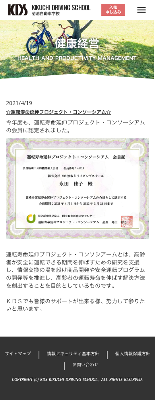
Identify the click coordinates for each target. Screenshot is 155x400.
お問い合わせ (85, 365)
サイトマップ (18, 354)
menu (141, 9)
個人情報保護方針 (132, 354)
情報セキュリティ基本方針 (73, 354)
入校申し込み (113, 9)
